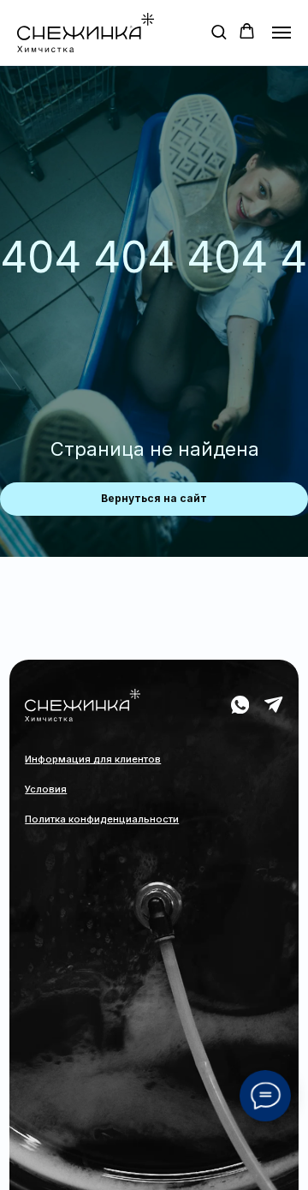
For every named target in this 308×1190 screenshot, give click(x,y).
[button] (218, 31)
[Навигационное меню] (281, 33)
